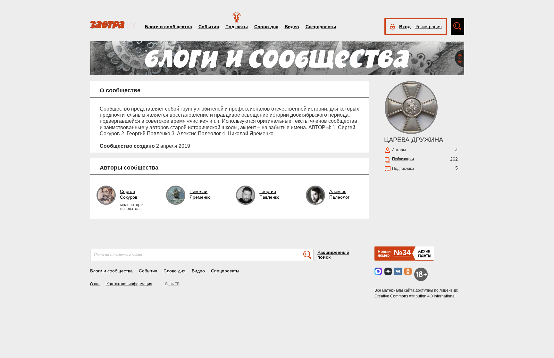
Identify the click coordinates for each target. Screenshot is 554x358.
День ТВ (172, 284)
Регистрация (429, 26)
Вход (405, 26)
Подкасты (236, 26)
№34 (402, 252)
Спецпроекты (321, 26)
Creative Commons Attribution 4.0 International (415, 296)
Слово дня (266, 26)
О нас (95, 284)
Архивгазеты (424, 253)
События (208, 26)
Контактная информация (129, 284)
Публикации (403, 159)
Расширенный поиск (333, 255)
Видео (292, 26)
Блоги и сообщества (168, 26)
